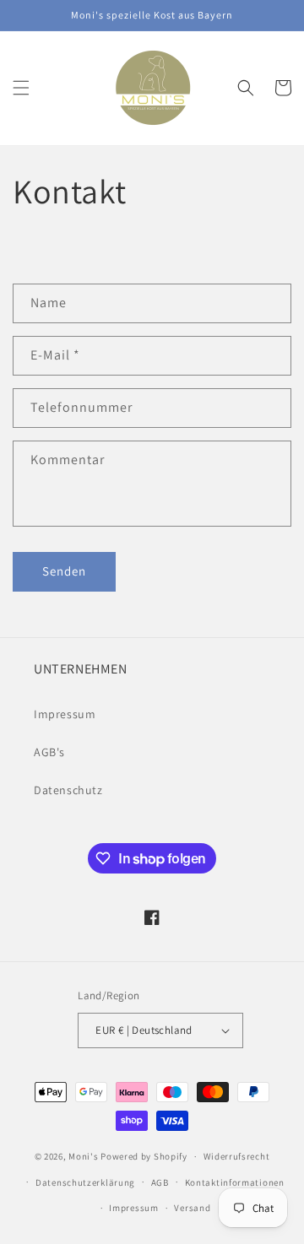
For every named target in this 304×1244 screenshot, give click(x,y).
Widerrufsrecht (237, 1156)
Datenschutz (68, 790)
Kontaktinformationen (235, 1182)
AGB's (49, 752)
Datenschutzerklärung (85, 1182)
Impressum (64, 714)
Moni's (83, 1156)
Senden (64, 571)
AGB (160, 1182)
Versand (192, 1208)
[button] (21, 87)
